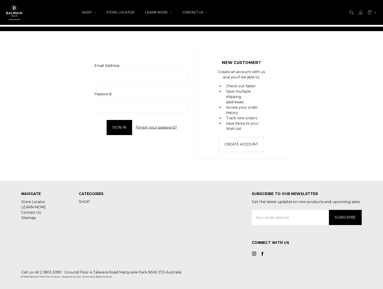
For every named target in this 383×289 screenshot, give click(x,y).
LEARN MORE (157, 12)
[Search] (351, 12)
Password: (103, 94)
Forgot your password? (156, 127)
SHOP (87, 12)
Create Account (241, 144)
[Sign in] (360, 12)
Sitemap (28, 218)
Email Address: (107, 66)
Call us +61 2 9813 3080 (41, 272)
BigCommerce (104, 276)
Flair (78, 276)
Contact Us (193, 12)
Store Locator (120, 12)
